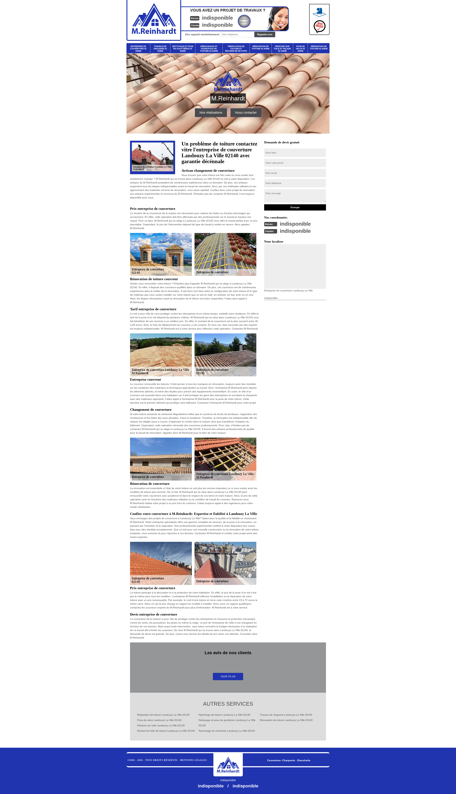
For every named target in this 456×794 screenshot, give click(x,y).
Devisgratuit (244, 21)
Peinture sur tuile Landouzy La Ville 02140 (161, 725)
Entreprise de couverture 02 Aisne (138, 48)
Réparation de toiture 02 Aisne (319, 47)
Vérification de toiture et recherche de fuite (236, 48)
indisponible (217, 18)
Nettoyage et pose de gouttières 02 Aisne (182, 48)
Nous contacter (246, 112)
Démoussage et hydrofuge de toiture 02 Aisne (209, 48)
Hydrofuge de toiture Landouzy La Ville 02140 (224, 714)
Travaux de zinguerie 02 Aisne (160, 48)
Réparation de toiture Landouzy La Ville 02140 (163, 714)
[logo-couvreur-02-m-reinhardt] (228, 764)
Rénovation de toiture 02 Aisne (261, 47)
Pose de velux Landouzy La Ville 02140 (159, 720)
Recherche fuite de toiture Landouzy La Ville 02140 (166, 730)
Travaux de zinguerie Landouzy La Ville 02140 (286, 714)
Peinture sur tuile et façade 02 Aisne (282, 48)
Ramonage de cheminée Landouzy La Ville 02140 (227, 730)
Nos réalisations (211, 112)
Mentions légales (193, 760)
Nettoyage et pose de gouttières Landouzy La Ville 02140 (227, 723)
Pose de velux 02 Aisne (300, 48)
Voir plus (228, 676)
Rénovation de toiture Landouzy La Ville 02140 (286, 720)
